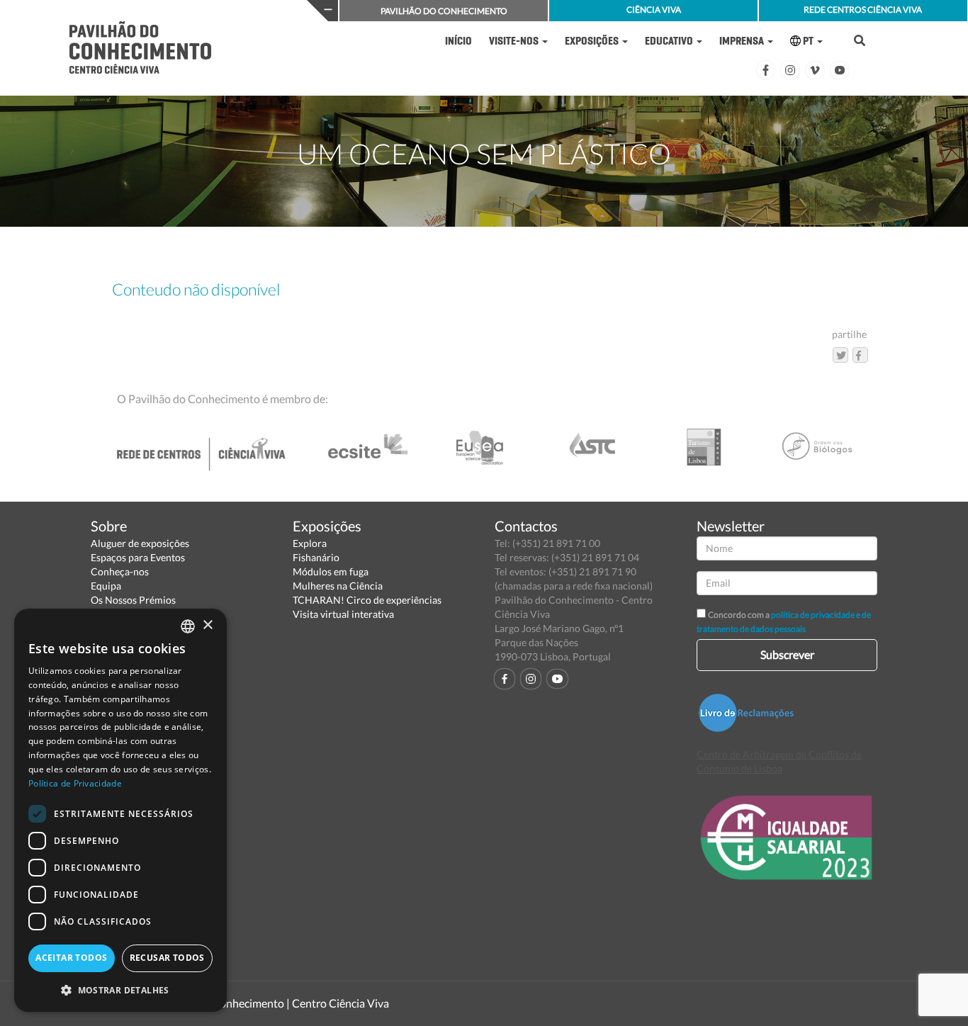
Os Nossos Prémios (133, 600)
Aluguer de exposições (140, 543)
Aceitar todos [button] (71, 958)
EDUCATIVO (670, 40)
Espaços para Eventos (138, 557)
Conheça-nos (120, 571)
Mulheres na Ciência (338, 586)
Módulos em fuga (330, 571)
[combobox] (188, 626)
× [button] (207, 625)
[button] (120, 989)
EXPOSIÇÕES (593, 40)
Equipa (106, 586)
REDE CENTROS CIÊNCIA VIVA (863, 9)
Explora (310, 543)
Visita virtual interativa (343, 614)
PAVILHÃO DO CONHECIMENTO (444, 11)
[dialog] (120, 810)
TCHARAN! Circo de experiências (367, 600)
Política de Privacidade (75, 783)
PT (808, 40)
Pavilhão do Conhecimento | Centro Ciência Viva (270, 1003)
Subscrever (787, 654)
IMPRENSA (742, 40)
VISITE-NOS (515, 40)
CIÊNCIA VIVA (653, 9)
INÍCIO (458, 40)
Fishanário (316, 557)
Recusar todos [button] (167, 958)
